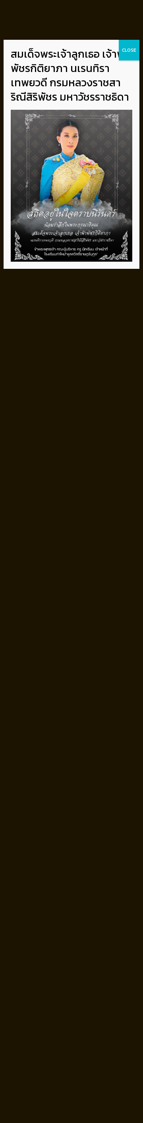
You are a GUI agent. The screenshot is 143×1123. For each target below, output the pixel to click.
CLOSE (129, 50)
